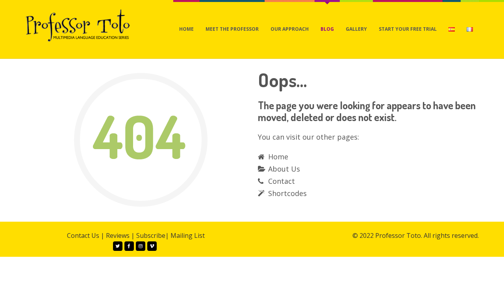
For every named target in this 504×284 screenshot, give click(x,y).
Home (278, 156)
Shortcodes (287, 193)
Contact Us (83, 235)
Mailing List (187, 235)
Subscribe (150, 235)
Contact (281, 181)
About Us (284, 169)
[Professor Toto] (78, 25)
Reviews (118, 235)
